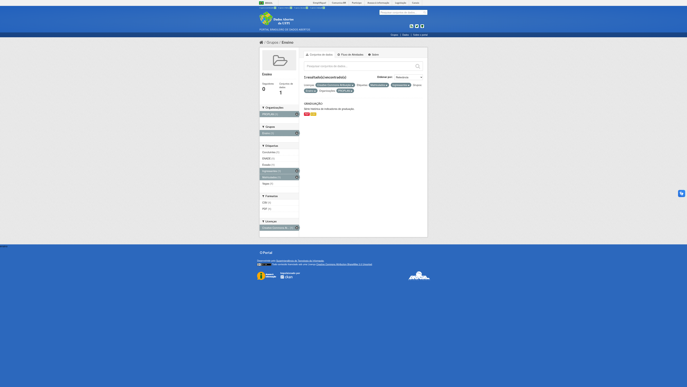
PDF (307, 114)
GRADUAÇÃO (313, 103)
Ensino (287, 42)
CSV (313, 114)
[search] (424, 12)
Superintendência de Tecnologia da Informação (300, 260)
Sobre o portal (420, 35)
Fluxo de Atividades (351, 54)
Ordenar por (384, 77)
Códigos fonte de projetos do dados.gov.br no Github (422, 27)
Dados (405, 35)
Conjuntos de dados (321, 54)
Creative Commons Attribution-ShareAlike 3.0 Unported (344, 264)
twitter (417, 27)
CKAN (286, 277)
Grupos (394, 35)
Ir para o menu (284, 8)
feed (411, 27)
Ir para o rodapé (317, 8)
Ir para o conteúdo (267, 8)
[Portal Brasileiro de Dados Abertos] (297, 19)
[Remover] (352, 85)
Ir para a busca (300, 8)
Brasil (269, 2)
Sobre (375, 54)
